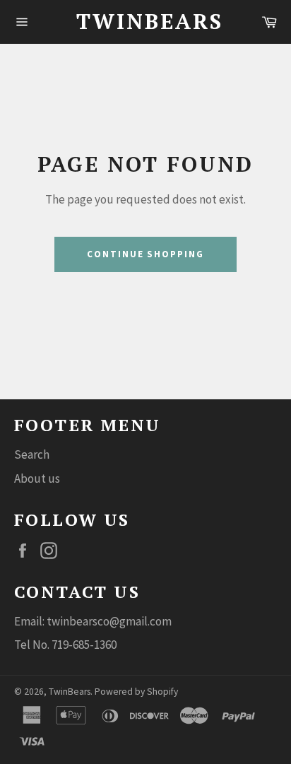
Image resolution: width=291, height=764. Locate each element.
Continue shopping (145, 254)
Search (31, 454)
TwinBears (145, 21)
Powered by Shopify (136, 692)
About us (37, 478)
